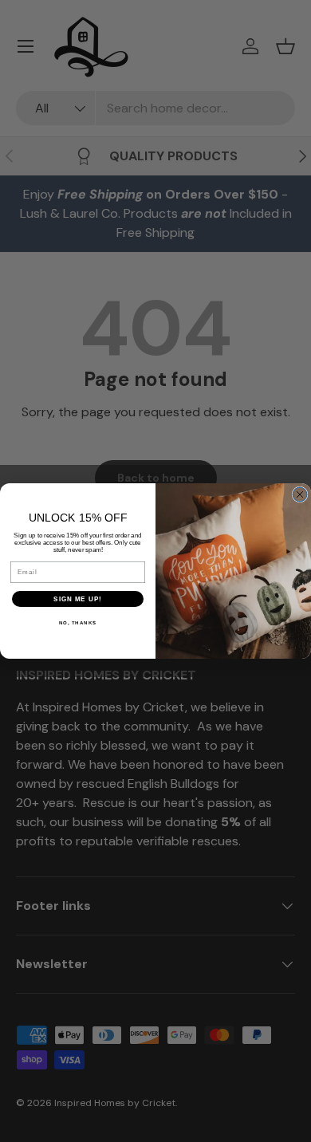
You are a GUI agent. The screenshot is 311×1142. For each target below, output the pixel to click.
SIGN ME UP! (77, 599)
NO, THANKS (78, 623)
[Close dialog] (300, 494)
